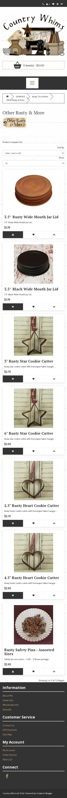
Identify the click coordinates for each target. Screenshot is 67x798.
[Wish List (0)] (53, 4)
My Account (9, 750)
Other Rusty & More (15, 100)
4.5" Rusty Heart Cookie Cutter (31, 577)
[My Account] (48, 4)
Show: (61, 157)
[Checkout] (62, 4)
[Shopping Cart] (57, 4)
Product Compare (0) (12, 142)
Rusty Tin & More (40, 96)
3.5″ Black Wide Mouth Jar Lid (31, 289)
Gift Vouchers (10, 729)
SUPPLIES (20, 96)
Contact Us (9, 725)
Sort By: (60, 147)
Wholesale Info (11, 704)
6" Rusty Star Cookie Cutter (28, 433)
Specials (7, 709)
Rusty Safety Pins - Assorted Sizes (29, 651)
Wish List (7, 759)
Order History (10, 754)
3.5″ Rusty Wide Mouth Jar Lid (31, 216)
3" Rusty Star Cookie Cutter (28, 361)
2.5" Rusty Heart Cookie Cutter (31, 505)
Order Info (8, 700)
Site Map (7, 734)
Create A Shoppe (44, 793)
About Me (8, 695)
